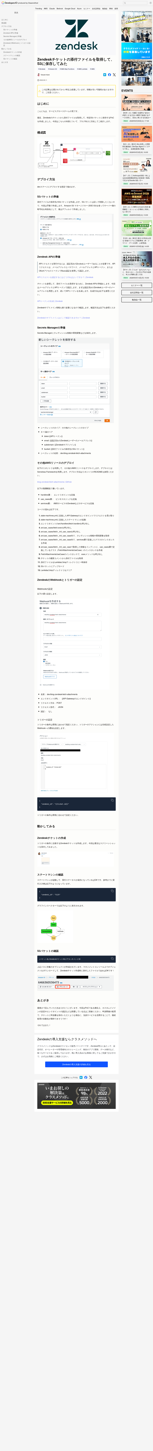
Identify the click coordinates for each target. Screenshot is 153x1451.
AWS (45, 8)
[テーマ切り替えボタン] (150, 2)
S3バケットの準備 (10, 29)
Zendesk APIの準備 (10, 33)
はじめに (4, 19)
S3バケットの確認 (10, 58)
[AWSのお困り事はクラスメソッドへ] (76, 1096)
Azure (79, 8)
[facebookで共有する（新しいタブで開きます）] (109, 74)
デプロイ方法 (6, 26)
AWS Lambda (82, 69)
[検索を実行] (125, 3)
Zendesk (42, 69)
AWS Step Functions (67, 69)
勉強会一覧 (137, 299)
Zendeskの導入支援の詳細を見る (76, 1064)
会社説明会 (96, 8)
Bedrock (60, 8)
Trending (38, 8)
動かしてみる (6, 48)
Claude (52, 8)
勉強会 (104, 8)
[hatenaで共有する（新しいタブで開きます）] (104, 74)
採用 (116, 8)
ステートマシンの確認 (11, 55)
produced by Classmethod (28, 3)
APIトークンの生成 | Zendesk (50, 301)
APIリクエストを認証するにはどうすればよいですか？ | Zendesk (65, 277)
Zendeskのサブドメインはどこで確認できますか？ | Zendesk (63, 317)
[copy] (112, 800)
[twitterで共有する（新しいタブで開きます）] (114, 74)
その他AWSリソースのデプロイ (15, 39)
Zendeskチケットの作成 (12, 52)
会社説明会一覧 (136, 292)
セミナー (86, 8)
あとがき (4, 62)
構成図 (3, 23)
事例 (111, 8)
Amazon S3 (53, 69)
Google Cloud (70, 8)
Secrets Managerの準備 (12, 36)
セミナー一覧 (136, 285)
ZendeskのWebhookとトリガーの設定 (16, 44)
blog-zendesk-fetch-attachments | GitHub (54, 481)
